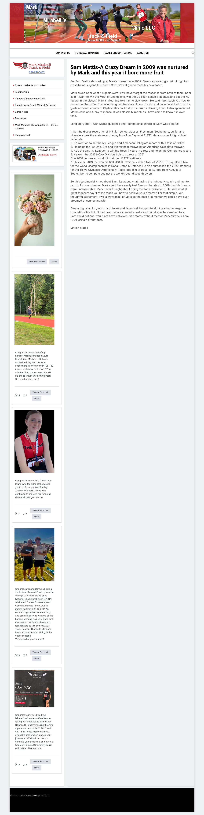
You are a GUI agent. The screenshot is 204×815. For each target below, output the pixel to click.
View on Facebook (37, 262)
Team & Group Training (117, 53)
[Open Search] (193, 53)
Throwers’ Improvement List (30, 98)
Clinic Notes (21, 111)
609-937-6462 (37, 72)
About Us (143, 53)
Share (54, 262)
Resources (20, 118)
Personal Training (87, 53)
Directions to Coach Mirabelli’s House (35, 105)
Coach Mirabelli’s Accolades (30, 85)
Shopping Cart (22, 135)
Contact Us (63, 53)
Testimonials (22, 92)
